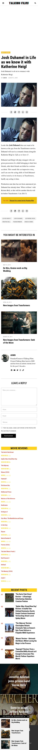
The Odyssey (5, 465)
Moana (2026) (5, 472)
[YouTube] (14, 370)
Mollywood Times (6, 492)
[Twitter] (15, 112)
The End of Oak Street (7, 452)
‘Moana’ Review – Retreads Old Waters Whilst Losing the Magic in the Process (26, 640)
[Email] (26, 112)
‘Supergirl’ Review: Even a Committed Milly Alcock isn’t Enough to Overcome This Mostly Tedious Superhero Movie (26, 654)
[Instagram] (20, 370)
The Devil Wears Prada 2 (8, 551)
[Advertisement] (19, 28)
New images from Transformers (16, 305)
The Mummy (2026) (7, 571)
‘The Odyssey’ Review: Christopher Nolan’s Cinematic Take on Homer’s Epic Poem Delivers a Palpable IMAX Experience (25, 628)
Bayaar (3, 531)
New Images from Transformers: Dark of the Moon (18, 743)
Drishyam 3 (4, 512)
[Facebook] (11, 112)
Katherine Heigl (30, 218)
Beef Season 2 (5, 558)
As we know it (7, 218)
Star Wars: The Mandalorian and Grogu (12, 518)
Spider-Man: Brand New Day (9, 459)
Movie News (6, 52)
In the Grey (4, 525)
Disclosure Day (5, 485)
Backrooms (4, 505)
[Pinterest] (19, 112)
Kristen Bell (6, 222)
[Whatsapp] (22, 112)
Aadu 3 (3, 578)
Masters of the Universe (8, 498)
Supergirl (4, 479)
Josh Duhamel (18, 218)
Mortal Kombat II (6, 538)
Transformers (17, 222)
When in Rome (29, 222)
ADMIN (5, 78)
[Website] (23, 370)
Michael (3, 565)
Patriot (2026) (5, 545)
